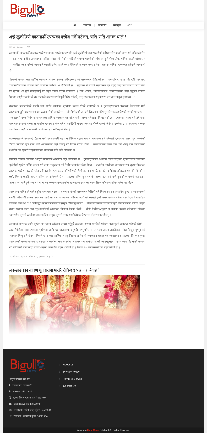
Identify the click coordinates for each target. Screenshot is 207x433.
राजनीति (102, 25)
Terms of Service (72, 379)
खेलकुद (117, 25)
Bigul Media (93, 430)
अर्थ (129, 25)
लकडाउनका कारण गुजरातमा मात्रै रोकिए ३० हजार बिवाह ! (54, 270)
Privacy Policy (71, 372)
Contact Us (69, 386)
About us (68, 365)
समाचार (87, 25)
